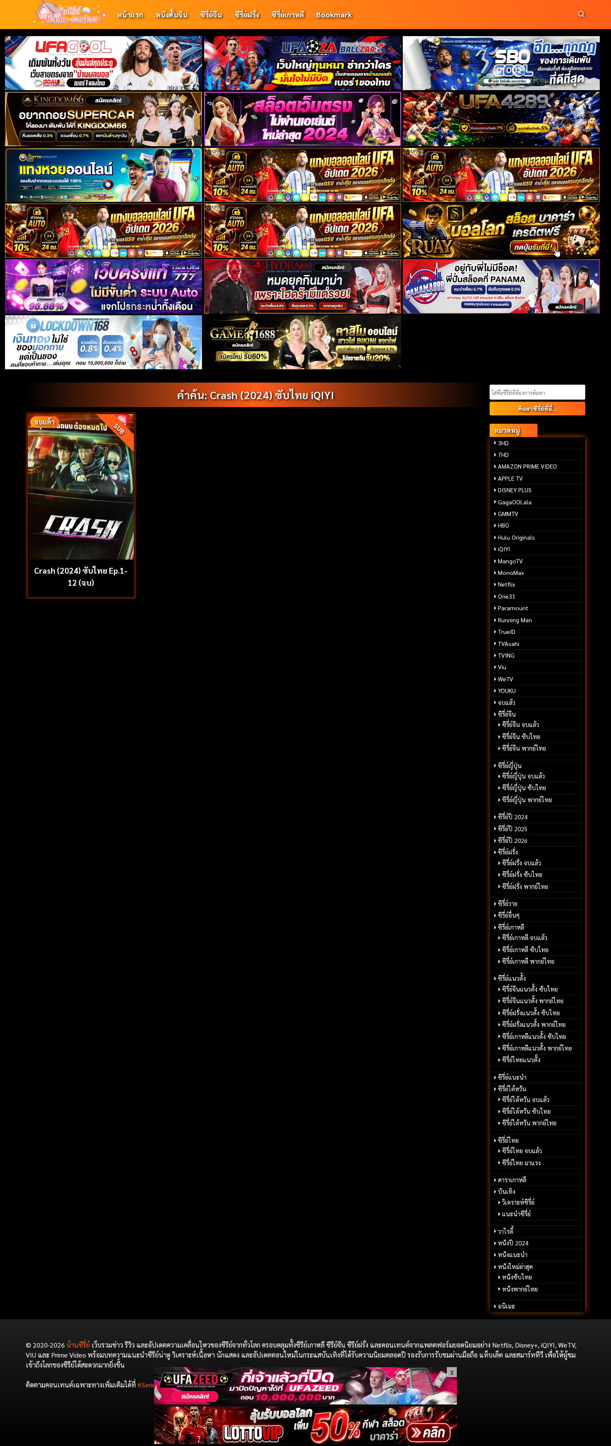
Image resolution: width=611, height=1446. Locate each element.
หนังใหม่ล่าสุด (515, 1266)
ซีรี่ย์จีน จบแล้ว (520, 724)
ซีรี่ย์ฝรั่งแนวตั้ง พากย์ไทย (534, 1024)
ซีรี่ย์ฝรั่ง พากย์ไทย (525, 886)
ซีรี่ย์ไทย (508, 1140)
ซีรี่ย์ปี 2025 (512, 828)
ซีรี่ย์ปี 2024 (512, 816)
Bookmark (334, 14)
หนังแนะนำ (512, 1254)
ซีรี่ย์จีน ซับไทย (521, 736)
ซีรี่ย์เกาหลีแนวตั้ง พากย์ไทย (537, 1048)
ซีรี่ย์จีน (211, 14)
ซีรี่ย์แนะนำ (512, 1077)
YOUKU (507, 690)
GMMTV (508, 513)
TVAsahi (508, 643)
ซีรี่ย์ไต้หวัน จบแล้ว (525, 1099)
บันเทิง (506, 1191)
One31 (506, 596)
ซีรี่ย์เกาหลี (287, 14)
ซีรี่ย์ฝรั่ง (246, 14)
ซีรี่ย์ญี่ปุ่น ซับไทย (524, 787)
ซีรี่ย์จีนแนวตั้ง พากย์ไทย (533, 1000)
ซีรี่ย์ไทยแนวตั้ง (521, 1059)
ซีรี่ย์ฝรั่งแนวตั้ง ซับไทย (531, 1012)
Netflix (506, 584)
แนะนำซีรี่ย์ (516, 1214)
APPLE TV (510, 478)
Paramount (513, 607)
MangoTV (510, 561)
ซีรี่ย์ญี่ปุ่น (510, 765)
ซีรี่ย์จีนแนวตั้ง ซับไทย (530, 989)
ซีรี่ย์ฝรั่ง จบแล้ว (521, 863)
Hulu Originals (516, 537)
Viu (502, 666)
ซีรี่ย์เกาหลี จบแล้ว (524, 937)
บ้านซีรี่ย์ (78, 1344)
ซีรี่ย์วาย (507, 903)
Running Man (515, 620)
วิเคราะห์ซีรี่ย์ (518, 1202)
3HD (503, 443)
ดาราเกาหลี (512, 1179)
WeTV (505, 678)
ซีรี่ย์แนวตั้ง (512, 978)
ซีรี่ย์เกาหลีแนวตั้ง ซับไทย (534, 1036)
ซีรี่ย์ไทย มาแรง (521, 1162)
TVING (506, 655)
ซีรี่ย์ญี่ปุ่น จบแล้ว (523, 776)
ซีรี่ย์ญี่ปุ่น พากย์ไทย (527, 799)
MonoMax (511, 572)
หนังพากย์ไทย (520, 1289)
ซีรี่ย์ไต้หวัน (512, 1088)
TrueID (506, 631)
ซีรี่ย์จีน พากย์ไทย (524, 748)
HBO (503, 525)
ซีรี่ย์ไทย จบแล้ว (522, 1150)
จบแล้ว (506, 702)
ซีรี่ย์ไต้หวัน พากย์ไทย (529, 1123)
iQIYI (504, 548)
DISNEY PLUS (515, 489)
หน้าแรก (130, 14)
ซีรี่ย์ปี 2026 (512, 840)
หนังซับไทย (517, 1277)
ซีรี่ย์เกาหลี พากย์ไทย (528, 961)
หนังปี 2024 (513, 1243)
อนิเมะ (506, 1306)
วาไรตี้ (505, 1231)
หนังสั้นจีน (171, 14)
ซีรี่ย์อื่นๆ (509, 915)
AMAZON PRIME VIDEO (527, 466)
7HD (503, 454)
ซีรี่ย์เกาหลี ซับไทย (525, 949)
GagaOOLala (515, 502)
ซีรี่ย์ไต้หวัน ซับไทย (526, 1111)
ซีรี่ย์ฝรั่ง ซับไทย (522, 874)
